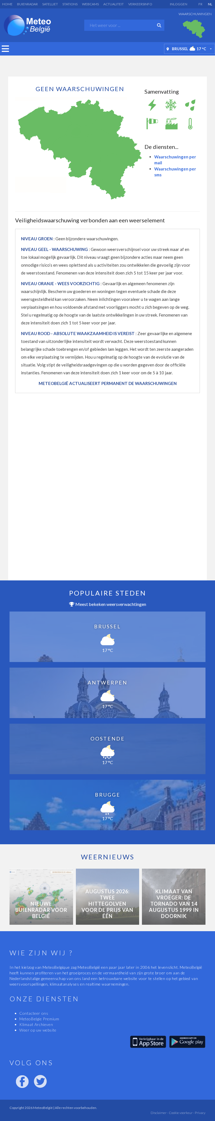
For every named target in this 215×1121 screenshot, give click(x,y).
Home (7, 4)
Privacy (199, 1113)
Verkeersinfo (140, 4)
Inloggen (178, 4)
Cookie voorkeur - (181, 1113)
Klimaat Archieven (36, 1024)
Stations (70, 4)
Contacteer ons (33, 1013)
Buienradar (27, 4)
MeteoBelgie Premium (39, 1018)
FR (200, 4)
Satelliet (50, 4)
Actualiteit (113, 4)
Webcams (90, 4)
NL (210, 4)
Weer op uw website (38, 1030)
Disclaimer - (159, 1113)
